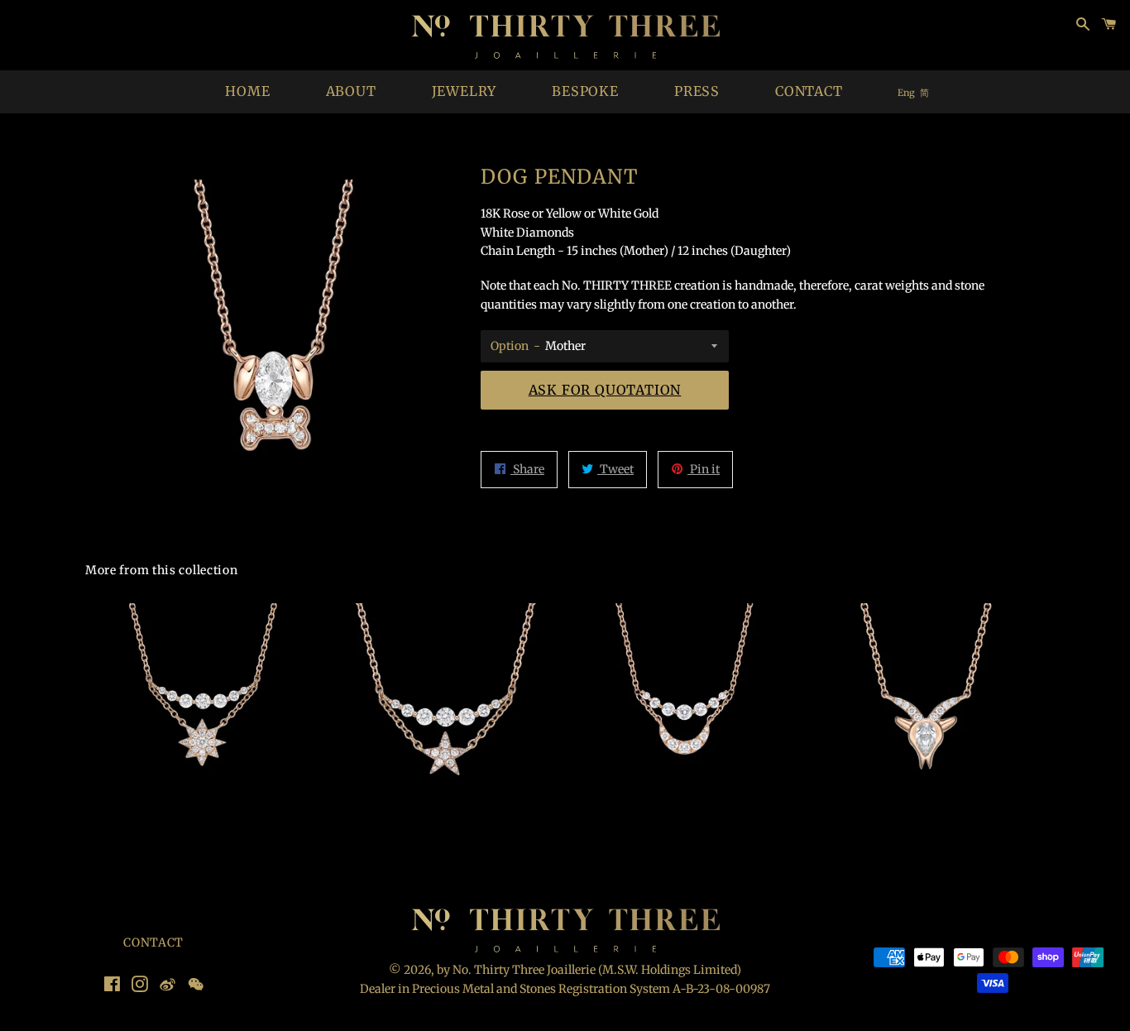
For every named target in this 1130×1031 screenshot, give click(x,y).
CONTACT (809, 91)
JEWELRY (464, 91)
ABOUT (351, 91)
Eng (906, 92)
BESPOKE (585, 91)
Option (510, 345)
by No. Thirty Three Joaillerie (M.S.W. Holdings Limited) (589, 969)
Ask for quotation (605, 389)
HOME (247, 91)
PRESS (697, 91)
